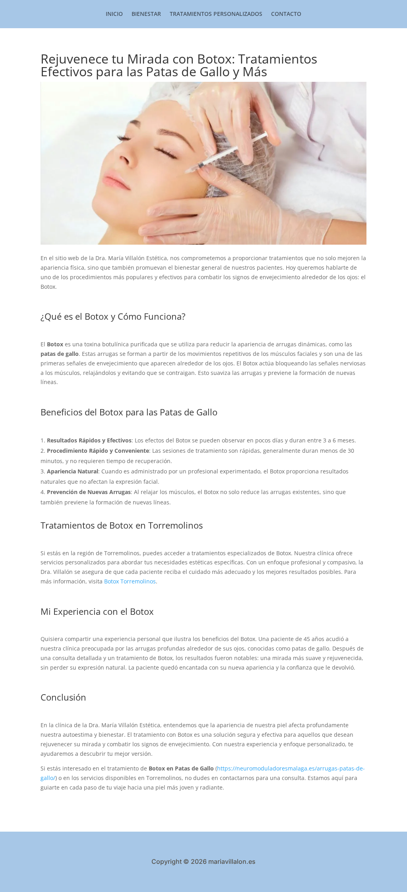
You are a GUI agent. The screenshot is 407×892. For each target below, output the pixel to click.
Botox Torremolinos (130, 581)
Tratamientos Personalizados (216, 14)
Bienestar (146, 14)
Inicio (114, 14)
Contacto (286, 14)
